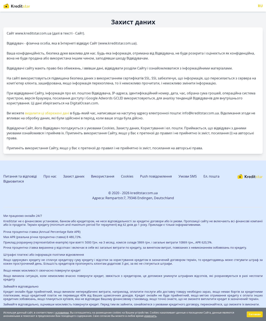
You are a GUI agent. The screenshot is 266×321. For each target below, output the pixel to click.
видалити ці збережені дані (47, 113)
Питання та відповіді (20, 176)
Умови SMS (188, 176)
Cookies (127, 176)
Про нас (50, 176)
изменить (150, 316)
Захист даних (73, 176)
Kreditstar (10, 221)
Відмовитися (13, 181)
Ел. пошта (211, 176)
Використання (102, 176)
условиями (62, 312)
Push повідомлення (156, 176)
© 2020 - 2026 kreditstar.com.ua (133, 193)
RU (260, 6)
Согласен (255, 314)
